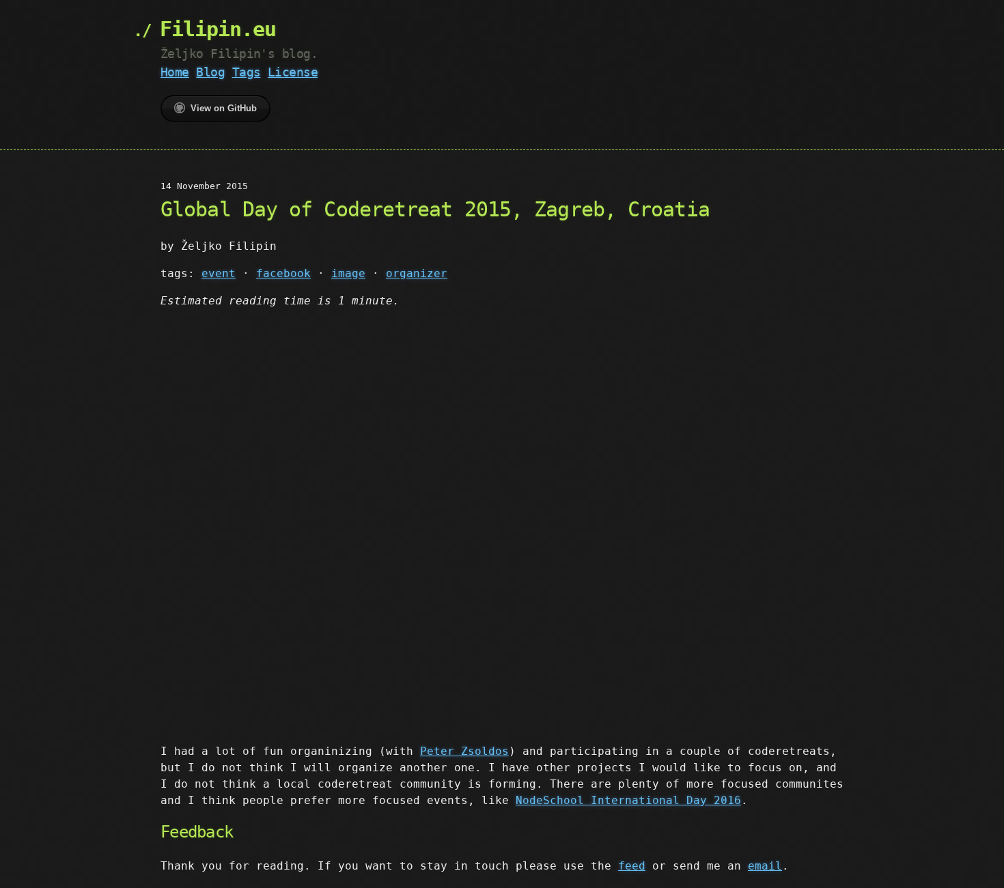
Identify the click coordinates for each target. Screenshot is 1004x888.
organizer (416, 273)
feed (631, 865)
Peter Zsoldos (464, 751)
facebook (283, 273)
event (218, 273)
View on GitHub (224, 108)
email (765, 865)
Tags (246, 72)
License (293, 72)
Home (175, 72)
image (348, 273)
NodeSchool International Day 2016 (628, 800)
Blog (210, 72)
